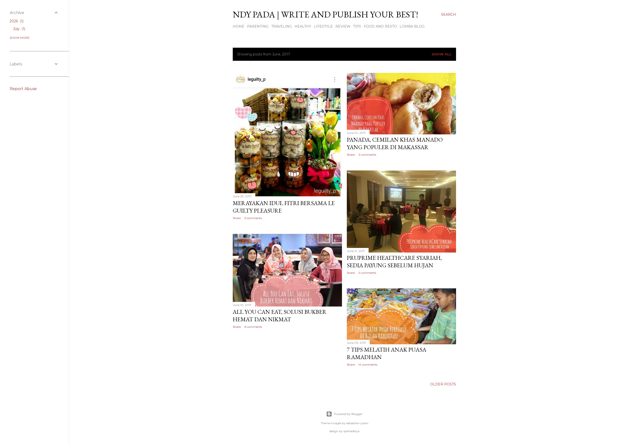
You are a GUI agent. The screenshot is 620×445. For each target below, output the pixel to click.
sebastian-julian (357, 423)
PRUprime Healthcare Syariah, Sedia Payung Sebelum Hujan (394, 261)
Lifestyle (323, 26)
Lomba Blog (412, 26)
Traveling (281, 26)
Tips (357, 26)
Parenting (258, 26)
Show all (442, 54)
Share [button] (237, 218)
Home (238, 26)
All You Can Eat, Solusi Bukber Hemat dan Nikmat (279, 315)
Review (342, 26)
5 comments (253, 218)
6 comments (253, 327)
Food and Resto (380, 26)
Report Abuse (23, 88)
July (18, 29)
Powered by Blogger (348, 414)
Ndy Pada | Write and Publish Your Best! (325, 14)
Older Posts (443, 384)
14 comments (367, 364)
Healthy (302, 26)
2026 (16, 21)
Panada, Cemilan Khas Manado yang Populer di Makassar (395, 143)
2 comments (367, 154)
